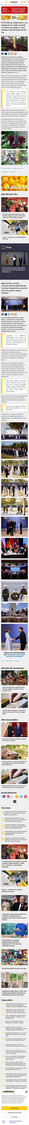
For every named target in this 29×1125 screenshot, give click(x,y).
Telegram (9, 54)
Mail (15, 54)
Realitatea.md (18, 35)
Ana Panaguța (19, 296)
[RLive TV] (6, 247)
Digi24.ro (15, 72)
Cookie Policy (3, 1121)
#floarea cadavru (6, 168)
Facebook (2, 54)
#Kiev (3, 660)
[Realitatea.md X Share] (6, 54)
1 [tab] (10, 278)
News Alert (4, 10)
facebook (3, 796)
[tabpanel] (14, 262)
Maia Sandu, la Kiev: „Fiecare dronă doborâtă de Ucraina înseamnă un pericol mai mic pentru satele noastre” (14, 288)
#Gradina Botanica (18, 168)
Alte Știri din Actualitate (12, 668)
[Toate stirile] (5, 2)
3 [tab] (14, 278)
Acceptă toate (14, 1108)
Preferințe (14, 1117)
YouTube (25, 796)
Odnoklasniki (12, 54)
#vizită (17, 660)
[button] (26, 1091)
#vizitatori (12, 171)
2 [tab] (12, 278)
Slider (13, 296)
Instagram (8, 796)
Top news (5, 808)
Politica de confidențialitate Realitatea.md (15, 1121)
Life (13, 35)
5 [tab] (17, 278)
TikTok (14, 801)
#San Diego (5, 171)
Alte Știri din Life (9, 194)
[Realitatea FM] (22, 2)
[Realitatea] (12, 2)
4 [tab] (15, 278)
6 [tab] (18, 278)
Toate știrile (6, 1000)
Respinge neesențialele (14, 1112)
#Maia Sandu (9, 660)
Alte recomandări (9, 720)
